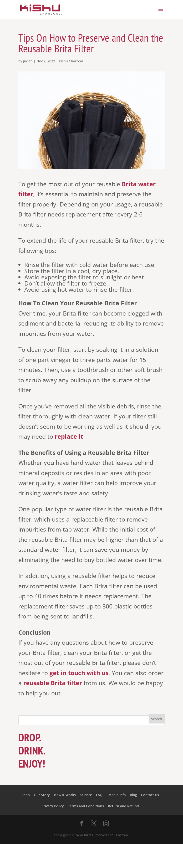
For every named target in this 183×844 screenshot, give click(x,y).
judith (28, 61)
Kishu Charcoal (71, 61)
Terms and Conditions (86, 806)
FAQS (100, 795)
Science (86, 795)
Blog (133, 795)
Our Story (42, 795)
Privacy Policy (52, 806)
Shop (25, 795)
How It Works (65, 795)
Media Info (117, 795)
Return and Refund (123, 806)
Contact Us (150, 795)
